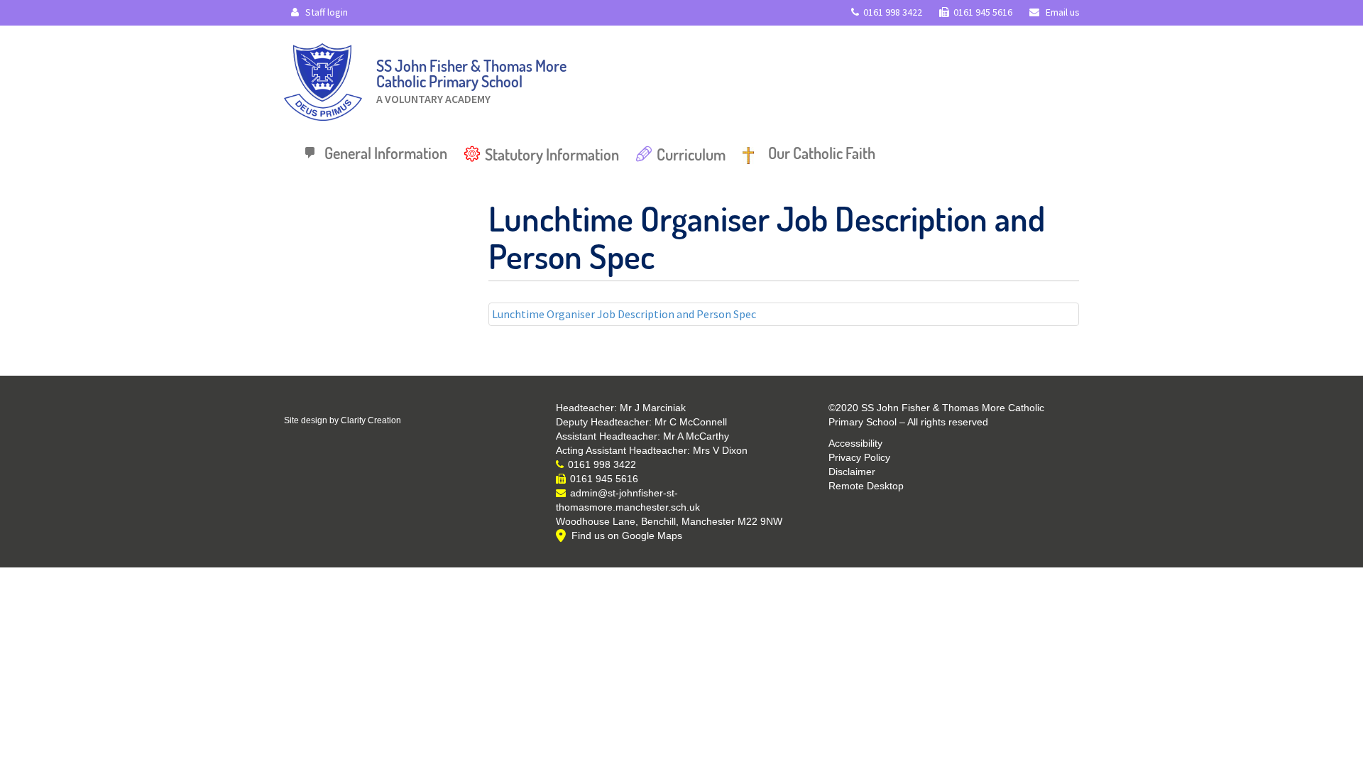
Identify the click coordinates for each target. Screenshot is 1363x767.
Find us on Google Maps (626, 535)
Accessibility (855, 443)
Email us (1062, 12)
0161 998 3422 (892, 12)
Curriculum (691, 154)
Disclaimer (851, 471)
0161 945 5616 (982, 12)
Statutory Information (552, 154)
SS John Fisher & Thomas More (471, 77)
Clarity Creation (371, 420)
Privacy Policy (859, 457)
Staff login (325, 12)
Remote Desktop (866, 485)
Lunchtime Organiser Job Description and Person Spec (624, 314)
